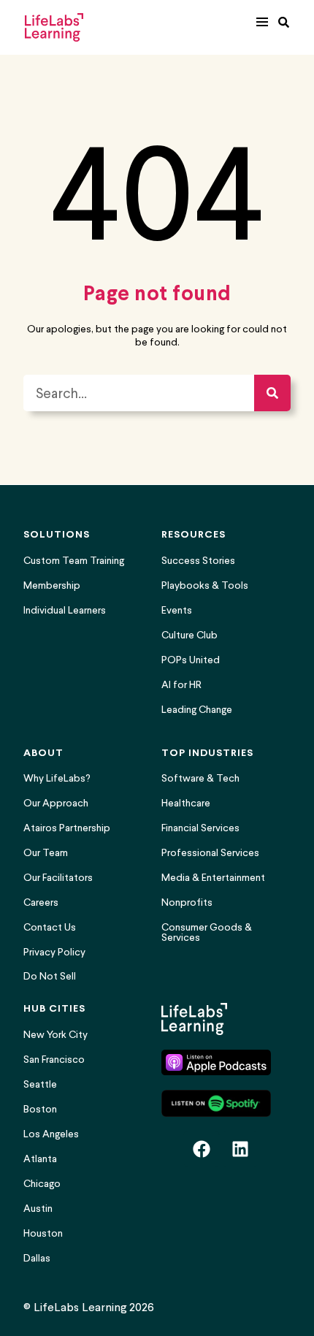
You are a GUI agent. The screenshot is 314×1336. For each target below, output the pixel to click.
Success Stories (198, 561)
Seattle (40, 1084)
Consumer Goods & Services (206, 932)
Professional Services (210, 853)
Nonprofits (186, 902)
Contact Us (49, 927)
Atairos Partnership (66, 828)
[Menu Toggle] (262, 22)
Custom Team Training (73, 561)
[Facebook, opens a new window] (201, 1149)
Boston (40, 1109)
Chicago (42, 1184)
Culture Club (189, 635)
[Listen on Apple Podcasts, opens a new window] (216, 1062)
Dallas (36, 1258)
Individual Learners (64, 610)
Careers (40, 902)
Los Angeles (51, 1134)
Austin (38, 1208)
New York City (55, 1035)
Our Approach (55, 803)
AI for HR (181, 685)
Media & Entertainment (213, 878)
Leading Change (196, 710)
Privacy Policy (54, 952)
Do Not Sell (49, 976)
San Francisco (54, 1059)
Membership (51, 585)
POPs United (190, 660)
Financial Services (200, 828)
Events (176, 610)
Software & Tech (200, 778)
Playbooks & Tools (204, 585)
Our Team (45, 853)
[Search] (272, 393)
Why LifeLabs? (57, 778)
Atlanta (40, 1159)
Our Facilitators (58, 878)
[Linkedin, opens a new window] (240, 1149)
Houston (43, 1233)
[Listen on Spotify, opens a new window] (216, 1103)
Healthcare (185, 803)
